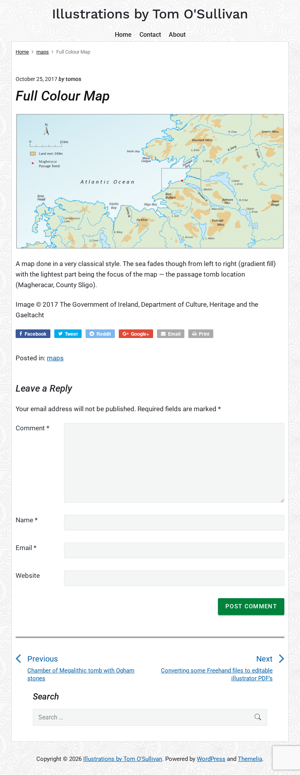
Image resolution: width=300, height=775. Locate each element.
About (177, 34)
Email (26, 548)
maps (55, 358)
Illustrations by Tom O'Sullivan (122, 758)
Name (27, 520)
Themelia (250, 758)
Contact (150, 34)
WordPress (211, 758)
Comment (32, 428)
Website (28, 575)
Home (123, 34)
